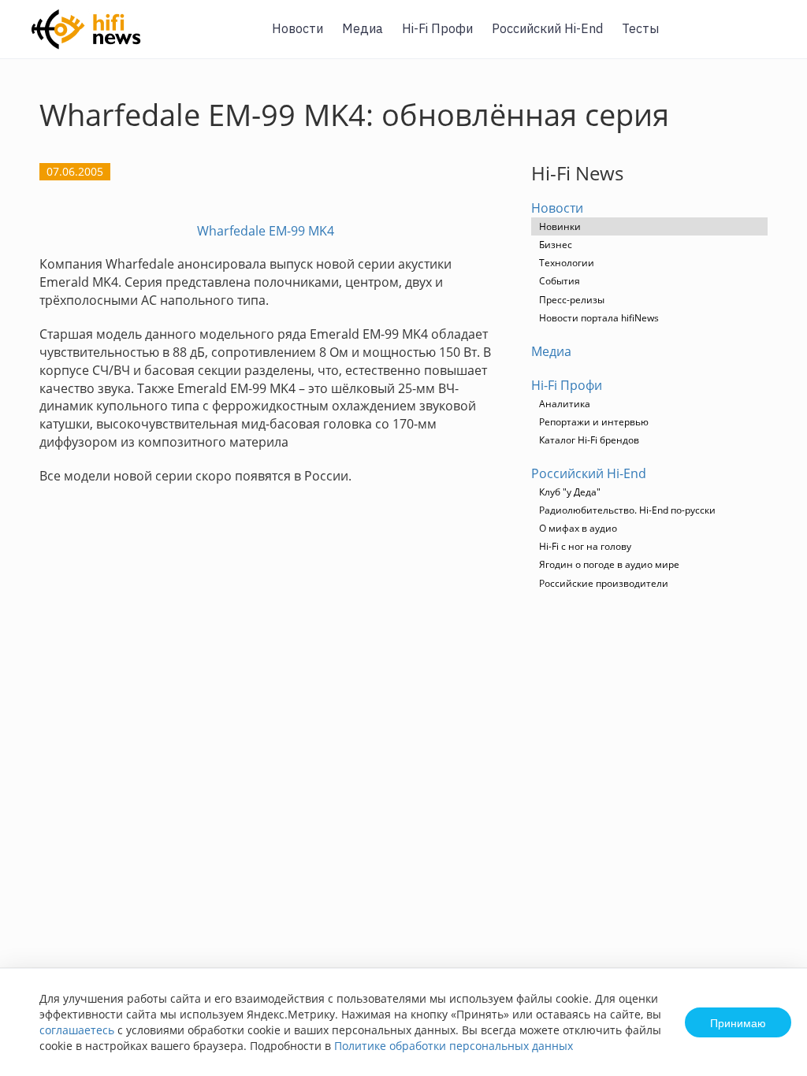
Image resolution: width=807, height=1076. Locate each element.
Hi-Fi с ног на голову (585, 546)
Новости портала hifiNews (599, 318)
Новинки (560, 226)
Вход (770, 38)
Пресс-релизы (571, 299)
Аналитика (564, 403)
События (559, 281)
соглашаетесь (76, 1029)
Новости (297, 28)
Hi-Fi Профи (437, 28)
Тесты (640, 28)
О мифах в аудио (578, 528)
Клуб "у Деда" (570, 492)
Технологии (566, 262)
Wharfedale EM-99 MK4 (265, 230)
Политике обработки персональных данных (453, 1045)
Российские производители (603, 583)
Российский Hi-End (547, 28)
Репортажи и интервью (594, 422)
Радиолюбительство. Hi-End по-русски (627, 510)
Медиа (362, 28)
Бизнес (555, 244)
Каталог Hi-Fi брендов (589, 440)
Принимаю (738, 1022)
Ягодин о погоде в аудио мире (609, 564)
